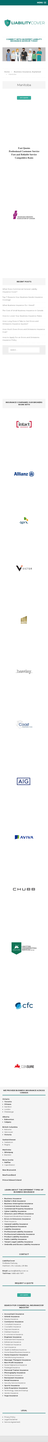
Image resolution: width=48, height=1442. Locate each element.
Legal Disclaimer (11, 1419)
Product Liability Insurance (16, 1237)
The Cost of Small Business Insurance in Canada (22, 310)
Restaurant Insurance (14, 1378)
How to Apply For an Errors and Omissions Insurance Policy (20, 338)
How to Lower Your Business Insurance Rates (22, 316)
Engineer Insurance (12, 1337)
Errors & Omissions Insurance (17, 1219)
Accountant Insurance (14, 1314)
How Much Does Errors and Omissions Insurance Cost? (23, 330)
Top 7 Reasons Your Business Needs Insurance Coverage (22, 298)
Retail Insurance (11, 1380)
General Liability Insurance (16, 1224)
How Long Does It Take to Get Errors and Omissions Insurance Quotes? (20, 322)
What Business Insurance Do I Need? (18, 305)
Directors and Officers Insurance (19, 1214)
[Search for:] (24, 350)
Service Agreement (12, 1422)
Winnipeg (8, 1152)
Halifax (7, 1162)
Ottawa (7, 1104)
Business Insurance (12, 1198)
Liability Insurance (12, 1229)
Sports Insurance (12, 1385)
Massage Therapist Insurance (17, 1360)
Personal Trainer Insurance (16, 1370)
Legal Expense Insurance (15, 1226)
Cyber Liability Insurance (15, 1211)
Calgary (7, 1122)
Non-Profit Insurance (13, 1362)
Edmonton (9, 1119)
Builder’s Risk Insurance (15, 1201)
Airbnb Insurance (11, 1316)
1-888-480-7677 (17, 1273)
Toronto (8, 1102)
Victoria (7, 1135)
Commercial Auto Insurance (16, 1206)
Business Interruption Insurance (18, 1204)
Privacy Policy (9, 1417)
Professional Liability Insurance (18, 1232)
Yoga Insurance (11, 1396)
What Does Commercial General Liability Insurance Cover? (19, 290)
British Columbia (9, 1127)
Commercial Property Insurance (18, 1209)
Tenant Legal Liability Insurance (18, 1242)
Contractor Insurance (13, 1322)
